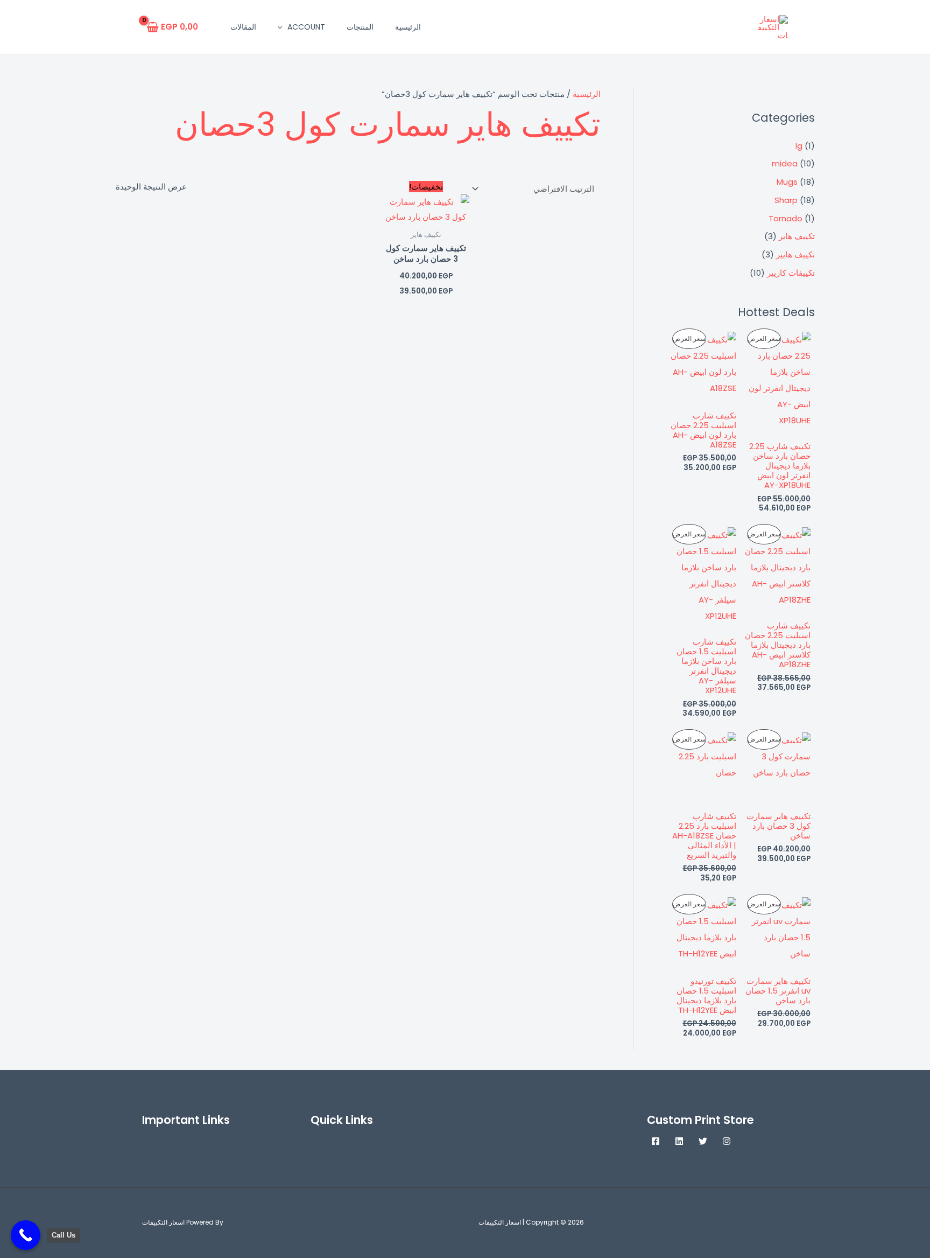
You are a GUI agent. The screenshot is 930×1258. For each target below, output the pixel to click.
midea (785, 163)
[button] (282, 27)
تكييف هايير (795, 254)
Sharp (786, 200)
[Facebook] (655, 1141)
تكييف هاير (797, 236)
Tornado (785, 218)
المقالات (243, 27)
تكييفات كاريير (791, 272)
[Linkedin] (679, 1141)
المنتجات (360, 27)
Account (306, 27)
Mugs (787, 181)
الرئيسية (408, 27)
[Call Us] (25, 1235)
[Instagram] (726, 1141)
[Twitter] (702, 1141)
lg (798, 145)
